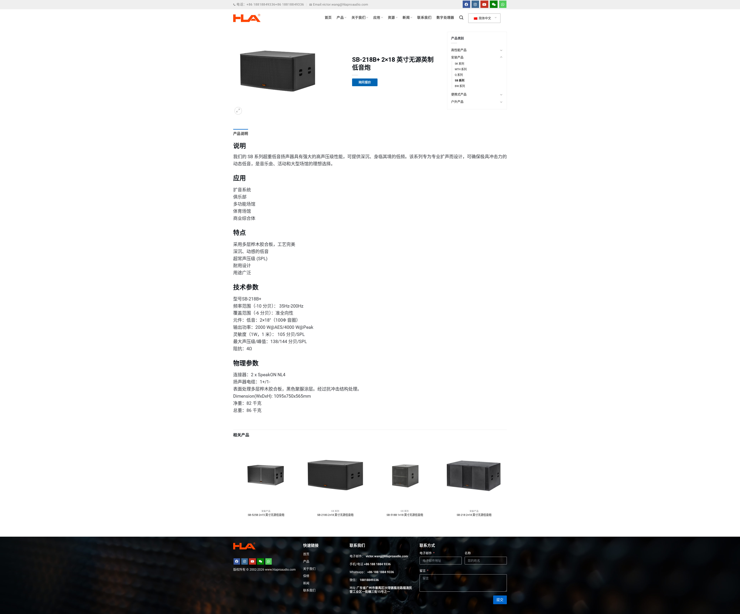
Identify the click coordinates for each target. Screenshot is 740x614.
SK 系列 (459, 63)
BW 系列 (460, 86)
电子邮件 (426, 553)
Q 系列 (459, 75)
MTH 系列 (461, 69)
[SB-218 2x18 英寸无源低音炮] (474, 475)
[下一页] (507, 483)
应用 (376, 17)
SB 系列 (459, 80)
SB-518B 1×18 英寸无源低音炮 (405, 515)
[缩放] (238, 111)
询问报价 (364, 82)
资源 (391, 17)
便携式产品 (459, 94)
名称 (468, 553)
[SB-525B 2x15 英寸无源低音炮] (266, 475)
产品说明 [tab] (240, 134)
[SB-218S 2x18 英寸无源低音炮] (335, 475)
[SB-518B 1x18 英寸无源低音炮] (404, 475)
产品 (340, 17)
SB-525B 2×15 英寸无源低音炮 (266, 515)
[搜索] (461, 17)
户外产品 (457, 102)
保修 (306, 576)
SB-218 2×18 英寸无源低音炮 (474, 515)
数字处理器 (445, 17)
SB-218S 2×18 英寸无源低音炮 (335, 515)
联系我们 (424, 17)
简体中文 (484, 18)
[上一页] (233, 483)
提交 (500, 600)
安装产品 (457, 57)
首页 (328, 17)
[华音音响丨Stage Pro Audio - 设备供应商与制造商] (247, 18)
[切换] (501, 50)
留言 (423, 571)
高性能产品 (459, 50)
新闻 (406, 17)
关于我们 (359, 17)
